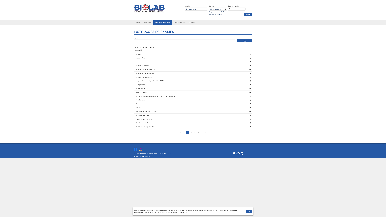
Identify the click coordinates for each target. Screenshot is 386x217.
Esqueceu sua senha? (216, 12)
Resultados (147, 23)
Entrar (248, 14)
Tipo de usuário (233, 6)
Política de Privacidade (142, 156)
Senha (211, 6)
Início (138, 23)
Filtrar (245, 41)
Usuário (187, 6)
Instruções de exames (162, 23)
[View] (250, 54)
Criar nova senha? (215, 14)
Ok (249, 211)
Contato (192, 23)
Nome (136, 38)
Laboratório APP (179, 23)
